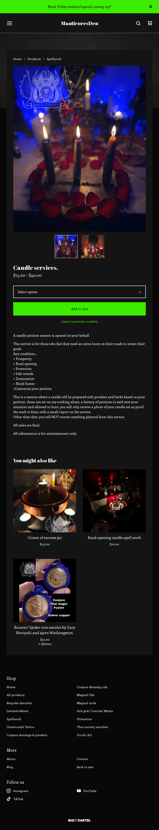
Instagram (21, 791)
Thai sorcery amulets (92, 727)
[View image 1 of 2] (66, 246)
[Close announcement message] (150, 6)
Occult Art (84, 735)
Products (34, 59)
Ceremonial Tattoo (20, 727)
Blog (10, 767)
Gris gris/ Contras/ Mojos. (95, 711)
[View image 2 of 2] (92, 246)
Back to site (85, 767)
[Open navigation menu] (9, 23)
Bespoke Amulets (19, 703)
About (11, 759)
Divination (84, 719)
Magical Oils (85, 695)
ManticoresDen (79, 23)
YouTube (89, 791)
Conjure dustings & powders (27, 735)
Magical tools (86, 703)
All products (16, 695)
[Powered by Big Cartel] (79, 820)
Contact (82, 759)
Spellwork (54, 59)
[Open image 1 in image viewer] (79, 149)
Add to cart (79, 309)
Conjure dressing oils (92, 687)
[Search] (138, 23)
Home (17, 59)
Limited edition (18, 711)
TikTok (18, 799)
